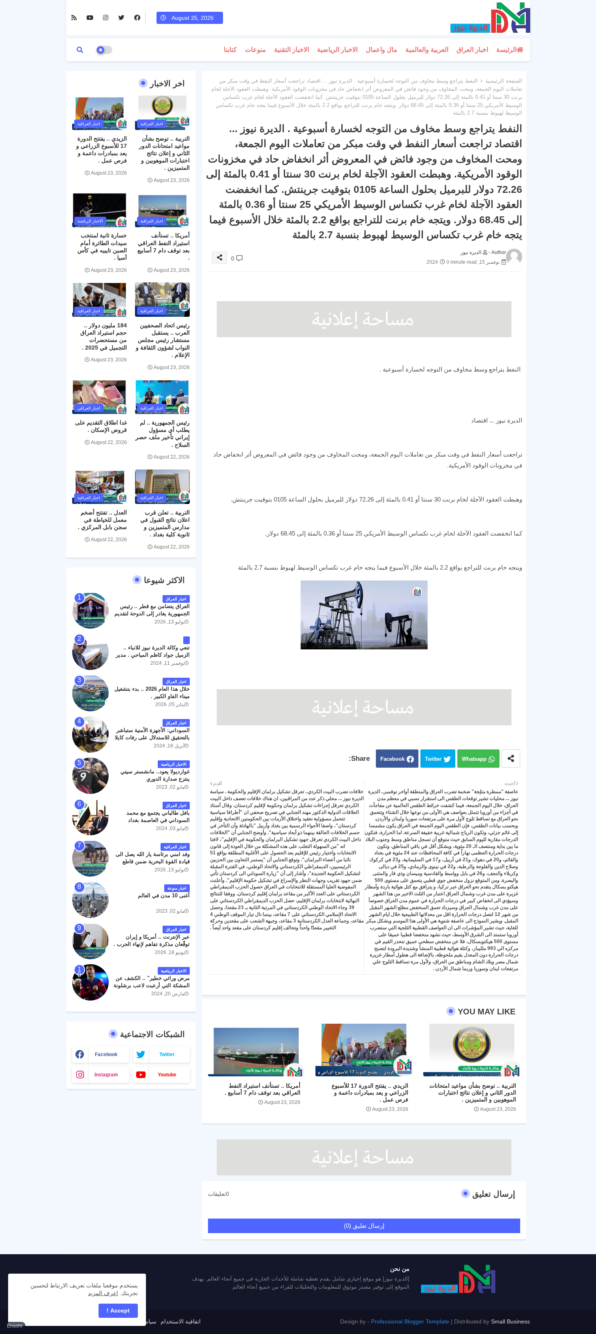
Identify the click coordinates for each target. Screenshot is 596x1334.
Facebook (392, 759)
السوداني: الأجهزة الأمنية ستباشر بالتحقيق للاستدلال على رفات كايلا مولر (152, 737)
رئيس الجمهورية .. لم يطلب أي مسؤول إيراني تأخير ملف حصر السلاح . (162, 433)
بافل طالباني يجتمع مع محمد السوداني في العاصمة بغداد (158, 816)
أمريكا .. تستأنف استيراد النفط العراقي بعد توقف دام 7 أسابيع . (262, 1089)
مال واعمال (381, 49)
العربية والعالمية (426, 49)
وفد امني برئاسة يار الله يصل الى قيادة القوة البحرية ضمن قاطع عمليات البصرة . (153, 861)
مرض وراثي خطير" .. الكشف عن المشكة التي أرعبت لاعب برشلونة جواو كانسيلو (152, 985)
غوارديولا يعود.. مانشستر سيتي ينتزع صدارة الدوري (155, 775)
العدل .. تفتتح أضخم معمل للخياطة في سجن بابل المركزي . (102, 519)
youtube (167, 1075)
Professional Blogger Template (410, 1321)
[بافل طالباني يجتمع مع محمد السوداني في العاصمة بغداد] (90, 817)
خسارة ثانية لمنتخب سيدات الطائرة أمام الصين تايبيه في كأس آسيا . (102, 246)
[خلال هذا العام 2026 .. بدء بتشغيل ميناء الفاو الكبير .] (90, 693)
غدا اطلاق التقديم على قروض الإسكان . (101, 426)
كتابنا (230, 49)
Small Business (510, 1321)
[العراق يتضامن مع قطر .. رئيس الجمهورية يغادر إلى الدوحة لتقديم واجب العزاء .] (90, 610)
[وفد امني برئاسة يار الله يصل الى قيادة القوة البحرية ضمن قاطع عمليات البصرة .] (90, 858)
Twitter (433, 759)
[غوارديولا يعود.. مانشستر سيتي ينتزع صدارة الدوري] (90, 776)
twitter (167, 1054)
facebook (106, 1054)
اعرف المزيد (103, 1293)
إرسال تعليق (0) (364, 1225)
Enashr (15, 1326)
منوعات (255, 49)
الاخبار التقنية (291, 49)
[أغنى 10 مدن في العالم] (90, 900)
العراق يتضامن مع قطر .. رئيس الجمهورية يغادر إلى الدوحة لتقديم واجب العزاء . (152, 613)
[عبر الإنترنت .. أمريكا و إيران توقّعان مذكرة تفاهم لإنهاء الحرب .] (90, 941)
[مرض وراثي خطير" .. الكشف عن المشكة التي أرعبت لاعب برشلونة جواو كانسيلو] (90, 982)
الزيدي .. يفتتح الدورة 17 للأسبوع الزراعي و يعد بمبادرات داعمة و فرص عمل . (370, 1092)
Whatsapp (474, 759)
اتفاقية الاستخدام (181, 1321)
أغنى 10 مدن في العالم (164, 895)
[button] (80, 50)
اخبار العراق (472, 49)
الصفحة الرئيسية (503, 81)
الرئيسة (506, 49)
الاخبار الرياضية (337, 49)
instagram (106, 1075)
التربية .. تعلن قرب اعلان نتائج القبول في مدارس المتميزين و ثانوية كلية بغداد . (165, 523)
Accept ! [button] (118, 1310)
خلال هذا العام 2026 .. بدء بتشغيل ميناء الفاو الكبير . (152, 692)
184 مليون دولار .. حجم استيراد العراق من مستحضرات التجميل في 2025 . (103, 336)
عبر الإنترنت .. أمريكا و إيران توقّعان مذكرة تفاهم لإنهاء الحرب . (152, 940)
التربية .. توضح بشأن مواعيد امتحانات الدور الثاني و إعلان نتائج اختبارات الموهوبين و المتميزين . (472, 1092)
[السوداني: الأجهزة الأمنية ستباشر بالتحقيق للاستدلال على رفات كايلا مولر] (90, 734)
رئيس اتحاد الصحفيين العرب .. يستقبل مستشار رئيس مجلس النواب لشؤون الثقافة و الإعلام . (163, 340)
